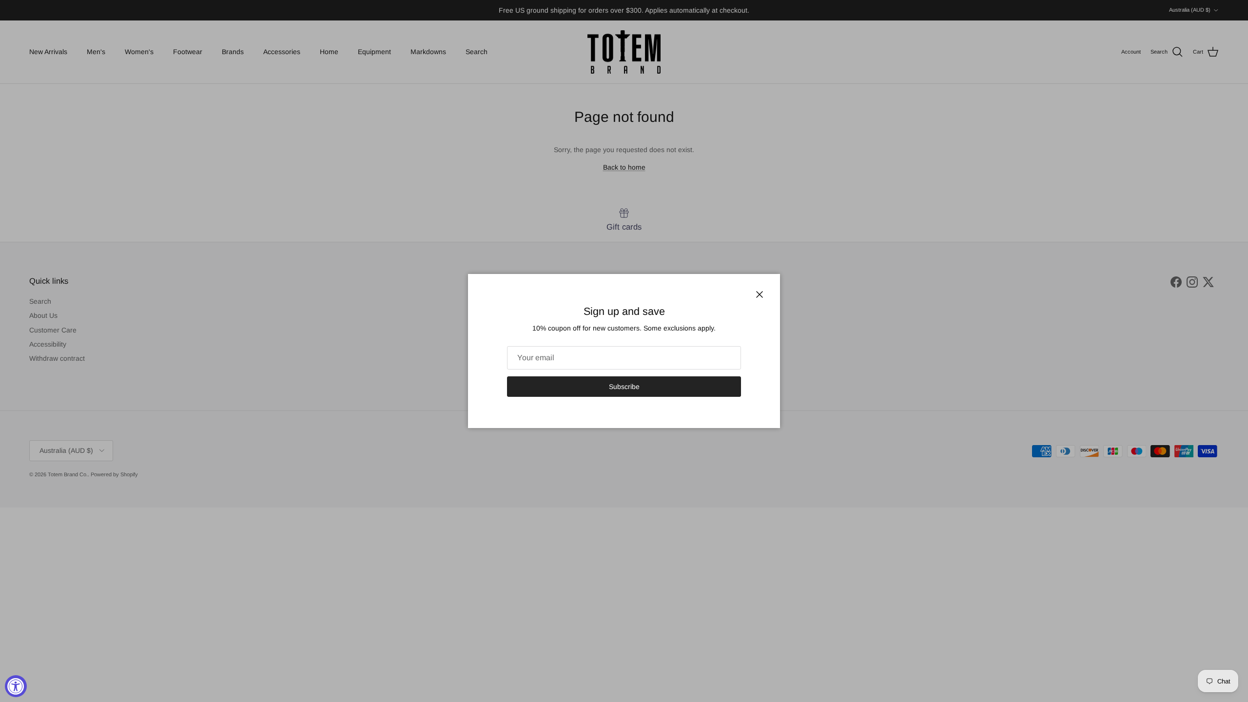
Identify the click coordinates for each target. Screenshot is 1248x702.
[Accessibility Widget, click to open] (16, 686)
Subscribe (624, 386)
